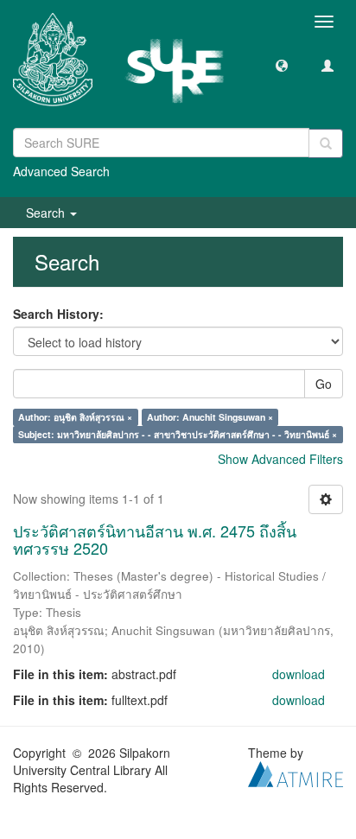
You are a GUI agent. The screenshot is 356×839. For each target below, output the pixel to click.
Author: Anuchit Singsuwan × (210, 416)
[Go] (325, 143)
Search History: (58, 313)
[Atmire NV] (295, 771)
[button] (281, 64)
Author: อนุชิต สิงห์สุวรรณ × (75, 416)
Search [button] (47, 212)
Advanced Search (61, 171)
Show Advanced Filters (280, 458)
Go (323, 383)
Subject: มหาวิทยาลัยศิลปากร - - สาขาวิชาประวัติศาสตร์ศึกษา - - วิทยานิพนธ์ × (177, 434)
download (298, 674)
